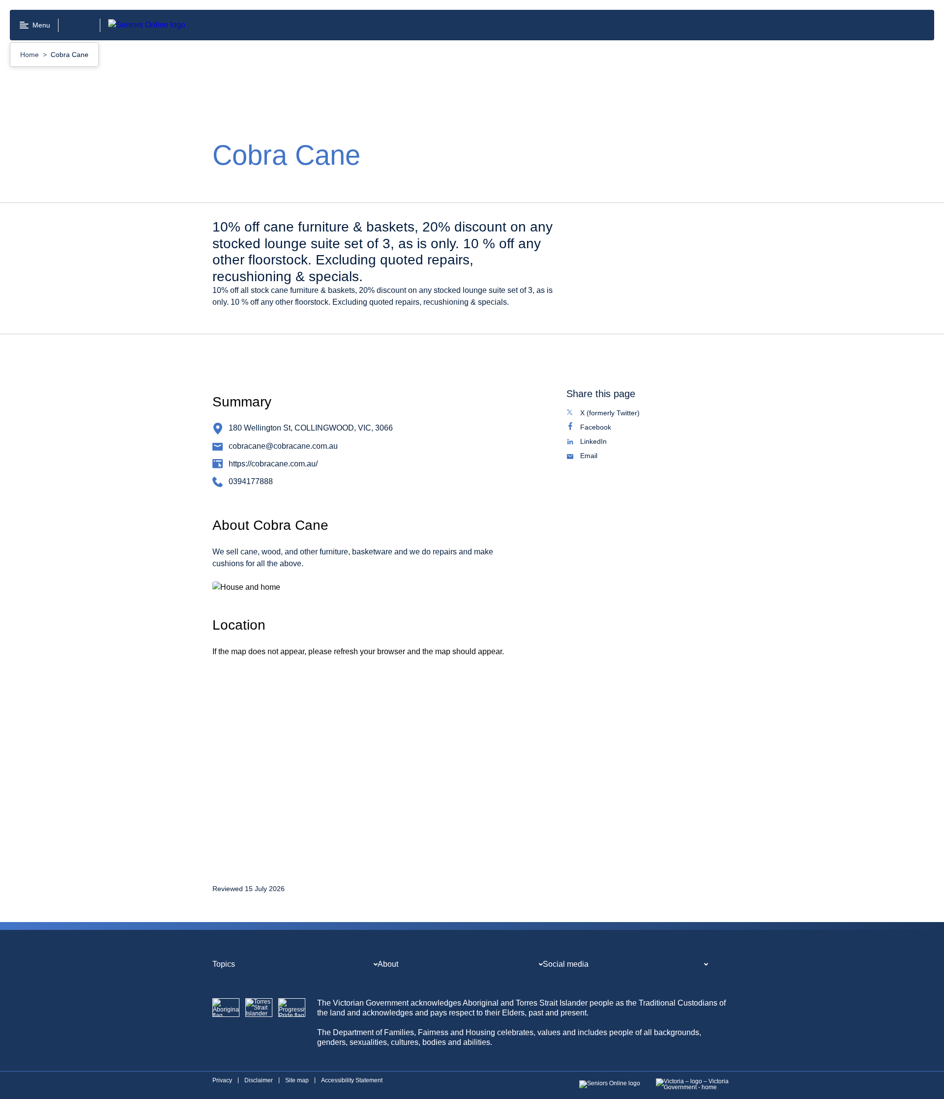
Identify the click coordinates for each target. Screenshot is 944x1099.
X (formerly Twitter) (620, 413)
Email (599, 456)
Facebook (606, 428)
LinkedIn (603, 442)
